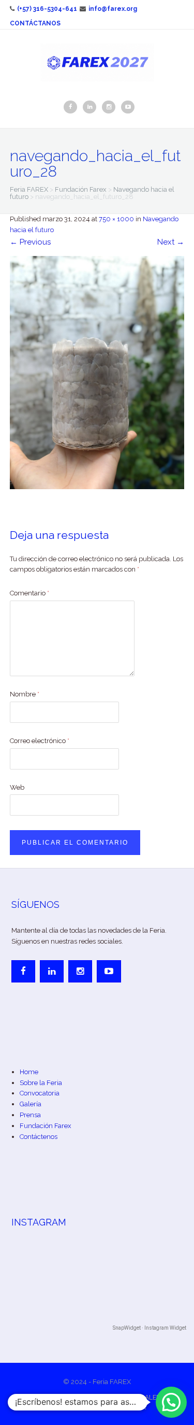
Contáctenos (38, 1137)
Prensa (30, 1115)
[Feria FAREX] (97, 61)
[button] (171, 1402)
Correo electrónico (39, 741)
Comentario (29, 593)
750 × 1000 (116, 219)
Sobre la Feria (41, 1083)
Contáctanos (35, 23)
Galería (30, 1104)
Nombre (24, 694)
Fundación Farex (45, 1126)
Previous (30, 242)
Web (17, 787)
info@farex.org (112, 8)
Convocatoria (39, 1093)
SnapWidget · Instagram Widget (149, 1328)
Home (29, 1072)
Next (170, 242)
